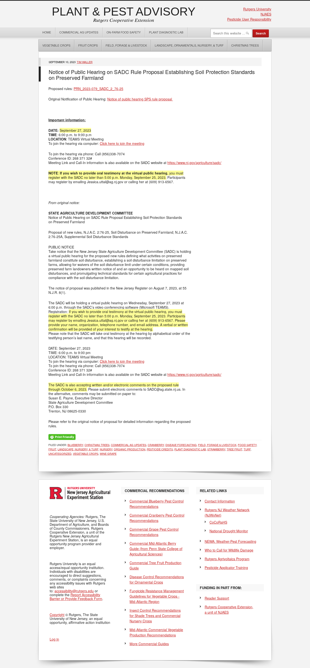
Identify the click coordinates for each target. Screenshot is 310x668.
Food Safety (247, 445)
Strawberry (216, 449)
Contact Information (220, 501)
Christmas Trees (245, 45)
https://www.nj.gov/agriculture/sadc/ (194, 162)
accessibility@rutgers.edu (74, 590)
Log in (54, 639)
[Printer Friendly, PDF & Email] (62, 436)
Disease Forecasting (181, 445)
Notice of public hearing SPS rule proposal (140, 99)
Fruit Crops (88, 45)
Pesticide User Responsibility (249, 19)
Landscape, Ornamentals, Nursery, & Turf (189, 45)
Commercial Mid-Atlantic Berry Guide (156, 548)
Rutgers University (257, 9)
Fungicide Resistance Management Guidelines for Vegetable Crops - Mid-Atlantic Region (157, 596)
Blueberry (75, 445)
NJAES (266, 14)
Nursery (106, 449)
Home (46, 32)
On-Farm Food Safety (124, 32)
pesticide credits (160, 449)
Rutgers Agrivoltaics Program (227, 558)
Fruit (52, 449)
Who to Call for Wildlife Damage (229, 550)
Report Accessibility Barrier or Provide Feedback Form (76, 596)
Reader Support (217, 598)
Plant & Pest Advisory (123, 11)
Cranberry (156, 445)
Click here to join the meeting (122, 143)
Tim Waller (85, 62)
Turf (247, 449)
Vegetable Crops (54, 45)
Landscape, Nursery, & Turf (78, 449)
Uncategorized (59, 453)
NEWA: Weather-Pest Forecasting (230, 541)
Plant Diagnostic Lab (166, 32)
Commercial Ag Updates (78, 32)
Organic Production (129, 449)
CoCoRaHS (218, 522)
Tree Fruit (234, 449)
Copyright (57, 614)
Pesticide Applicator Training (226, 567)
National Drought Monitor (228, 530)
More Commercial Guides (149, 643)
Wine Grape (108, 453)
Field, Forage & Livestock (126, 45)
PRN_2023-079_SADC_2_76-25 (98, 88)
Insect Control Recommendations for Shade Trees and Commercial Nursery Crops (155, 615)
